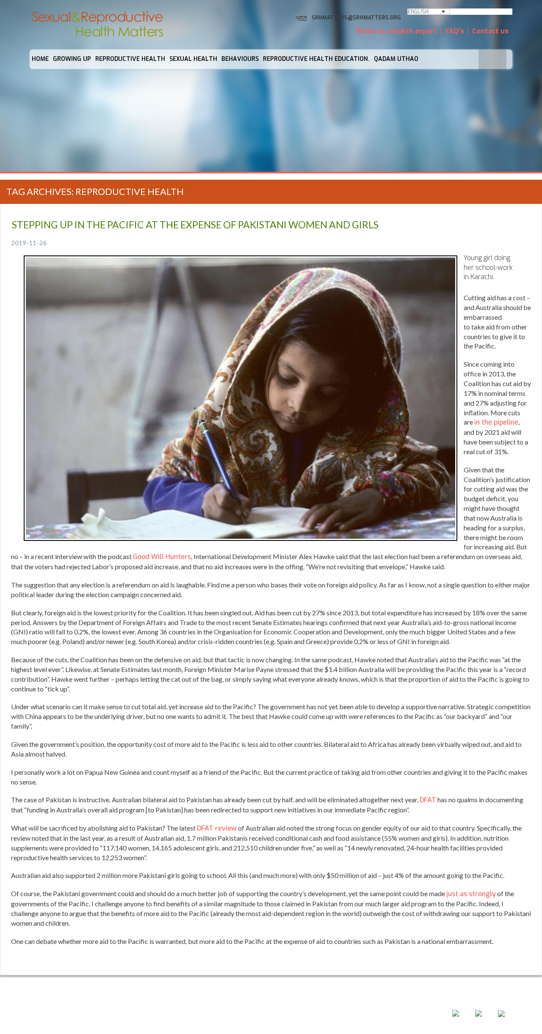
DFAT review (217, 828)
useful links (365, 1016)
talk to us (314, 1016)
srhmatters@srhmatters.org (356, 17)
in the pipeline (496, 422)
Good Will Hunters (162, 556)
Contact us (490, 31)
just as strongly (471, 893)
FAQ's (454, 31)
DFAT (428, 799)
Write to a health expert (396, 31)
